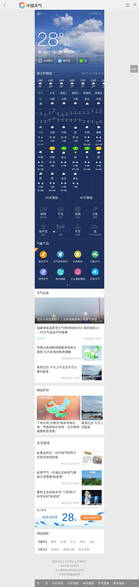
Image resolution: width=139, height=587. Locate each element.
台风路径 (78, 261)
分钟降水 (48, 60)
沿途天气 (95, 261)
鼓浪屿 (55, 549)
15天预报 (51, 197)
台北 (73, 541)
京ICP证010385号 (69, 565)
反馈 (134, 69)
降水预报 (60, 279)
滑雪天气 (43, 279)
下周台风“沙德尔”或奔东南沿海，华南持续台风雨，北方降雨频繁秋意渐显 (58, 427)
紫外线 (66, 60)
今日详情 (57, 583)
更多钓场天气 (91, 517)
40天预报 (86, 197)
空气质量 (103, 583)
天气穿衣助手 (60, 261)
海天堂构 (84, 549)
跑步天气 (43, 261)
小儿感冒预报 (78, 279)
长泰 (63, 541)
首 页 (42, 583)
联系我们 (82, 561)
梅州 (53, 541)
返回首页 (57, 561)
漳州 (82, 541)
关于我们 (69, 561)
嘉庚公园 (68, 549)
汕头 (92, 541)
